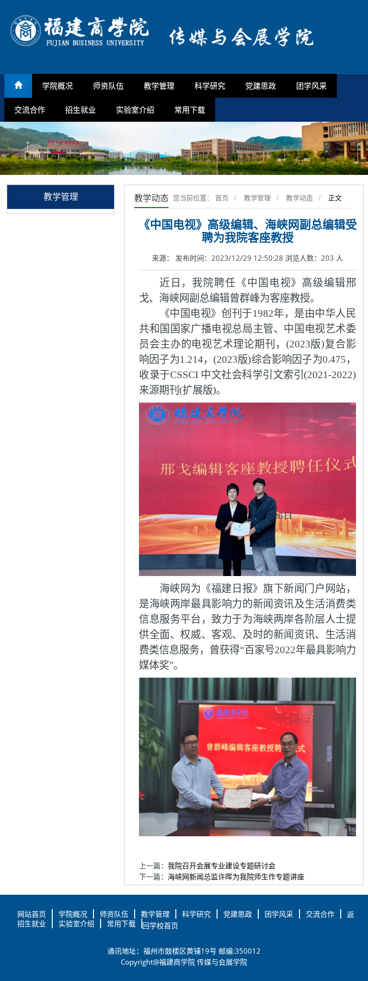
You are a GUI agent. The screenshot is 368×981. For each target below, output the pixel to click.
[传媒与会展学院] (184, 35)
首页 (222, 198)
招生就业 (80, 109)
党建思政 (260, 86)
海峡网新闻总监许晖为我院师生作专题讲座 (236, 876)
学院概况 (57, 86)
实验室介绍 (135, 109)
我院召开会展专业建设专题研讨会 (222, 865)
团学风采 (311, 86)
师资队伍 (108, 86)
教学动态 (299, 198)
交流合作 (29, 109)
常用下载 (189, 109)
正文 (335, 198)
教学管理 (159, 86)
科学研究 (210, 86)
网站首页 (31, 914)
